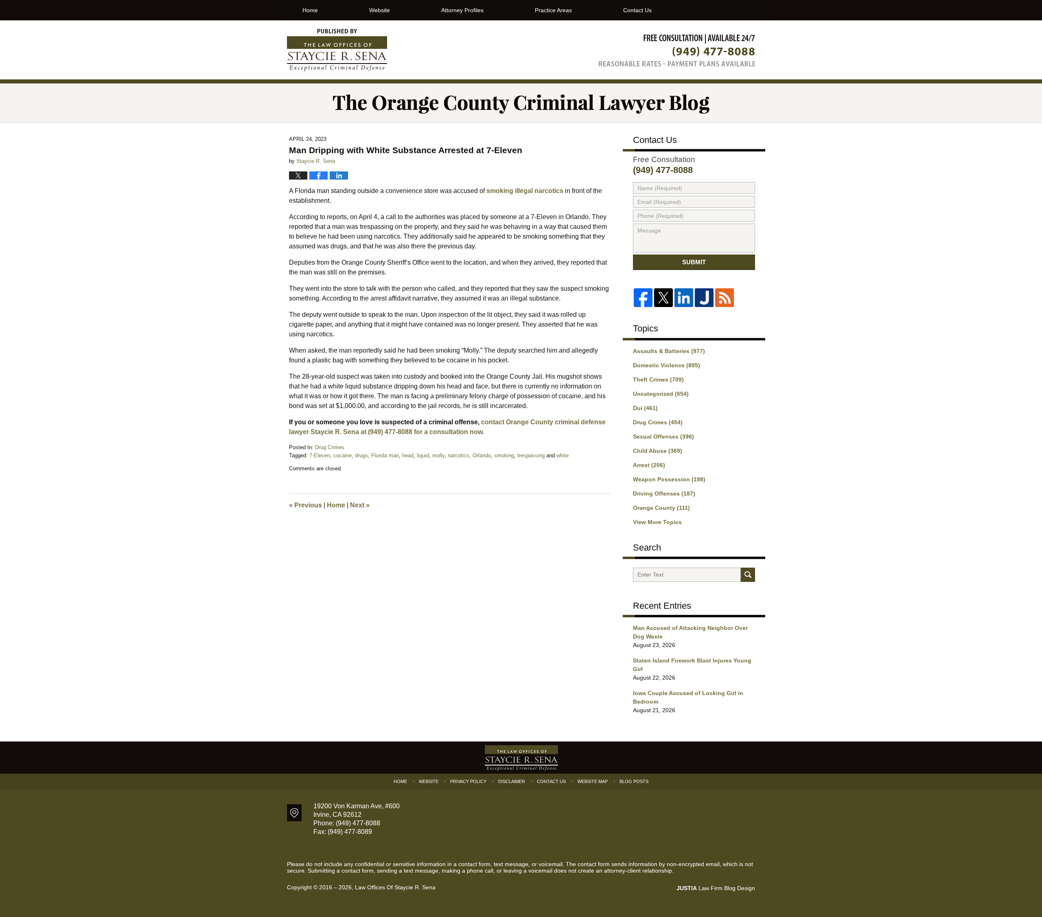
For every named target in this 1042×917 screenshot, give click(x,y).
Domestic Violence (666, 365)
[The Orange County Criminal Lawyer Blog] (521, 102)
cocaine (342, 455)
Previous (305, 505)
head (408, 455)
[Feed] (724, 297)
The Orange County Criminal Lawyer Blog (337, 50)
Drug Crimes (329, 447)
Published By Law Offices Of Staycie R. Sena (677, 50)
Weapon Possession (669, 479)
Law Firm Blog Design (715, 888)
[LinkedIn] (684, 297)
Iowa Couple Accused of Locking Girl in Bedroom (688, 697)
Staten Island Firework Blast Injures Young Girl (692, 664)
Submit (694, 262)
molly (438, 455)
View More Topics (657, 522)
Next (360, 505)
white (562, 455)
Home (310, 10)
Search (748, 575)
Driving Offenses (664, 493)
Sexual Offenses (663, 436)
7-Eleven (319, 455)
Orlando (482, 455)
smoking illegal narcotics (524, 190)
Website (379, 10)
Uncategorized (661, 393)
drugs (361, 455)
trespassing (531, 455)
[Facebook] (643, 297)
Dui (645, 408)
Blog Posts (634, 781)
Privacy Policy (468, 781)
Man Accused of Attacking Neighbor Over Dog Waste (690, 632)
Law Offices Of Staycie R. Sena (395, 887)
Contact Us (637, 10)
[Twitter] (663, 297)
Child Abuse (657, 451)
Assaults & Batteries (669, 351)
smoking (504, 455)
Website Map (593, 781)
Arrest (649, 465)
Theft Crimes (658, 379)
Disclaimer (511, 781)
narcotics (458, 455)
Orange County (661, 508)
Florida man (385, 455)
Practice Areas (553, 10)
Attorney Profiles (462, 10)
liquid (423, 455)
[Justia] (704, 297)
